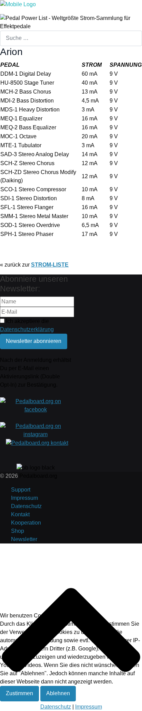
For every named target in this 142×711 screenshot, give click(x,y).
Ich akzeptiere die (27, 325)
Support (20, 490)
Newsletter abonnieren (33, 341)
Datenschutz (26, 506)
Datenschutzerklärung (27, 329)
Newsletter (24, 539)
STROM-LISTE (50, 265)
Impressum (24, 498)
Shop (17, 531)
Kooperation (26, 523)
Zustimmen (19, 693)
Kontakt (20, 514)
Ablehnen (58, 693)
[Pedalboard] (18, 4)
